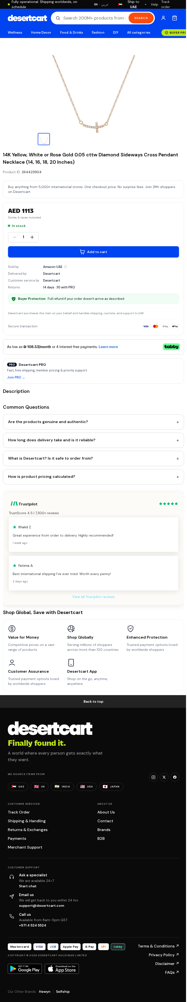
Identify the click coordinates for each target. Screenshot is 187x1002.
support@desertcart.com (41, 905)
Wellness (15, 32)
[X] (164, 777)
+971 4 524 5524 (32, 925)
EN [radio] (96, 4)
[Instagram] (153, 777)
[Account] (163, 18)
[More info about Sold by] (65, 267)
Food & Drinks (71, 32)
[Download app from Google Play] (25, 969)
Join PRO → (16, 377)
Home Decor (41, 32)
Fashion (98, 32)
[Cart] (174, 18)
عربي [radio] (105, 4)
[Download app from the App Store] (62, 969)
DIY (115, 32)
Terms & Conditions (158, 946)
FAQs (172, 972)
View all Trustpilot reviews (93, 597)
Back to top (93, 701)
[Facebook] (174, 777)
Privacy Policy (164, 954)
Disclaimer (167, 963)
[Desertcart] (27, 18)
